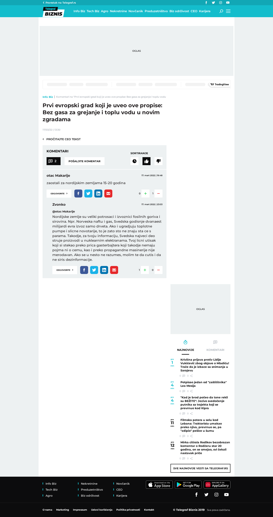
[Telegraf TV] (227, 2)
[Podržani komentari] (146, 161)
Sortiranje (139, 153)
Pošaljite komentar (85, 161)
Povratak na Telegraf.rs (61, 2)
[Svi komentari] (134, 161)
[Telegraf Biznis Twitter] (213, 2)
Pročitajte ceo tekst (62, 139)
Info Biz (48, 96)
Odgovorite (59, 193)
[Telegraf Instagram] (220, 2)
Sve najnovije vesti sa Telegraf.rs (200, 468)
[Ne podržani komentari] (158, 161)
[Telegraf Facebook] (206, 2)
